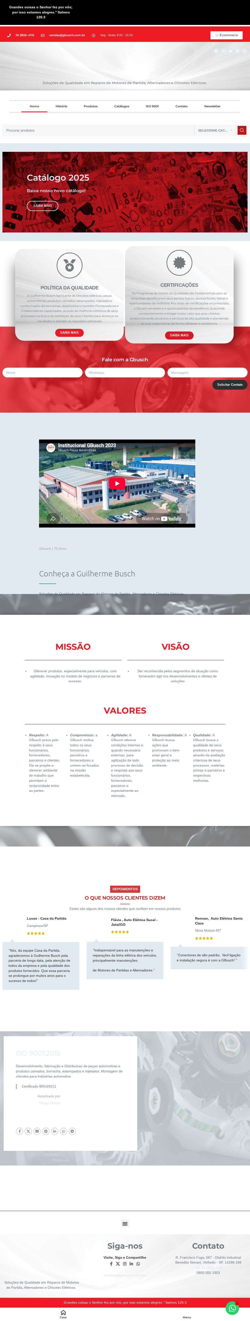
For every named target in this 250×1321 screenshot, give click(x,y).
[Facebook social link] (19, 1131)
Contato (182, 106)
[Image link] (191, 1093)
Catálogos (121, 106)
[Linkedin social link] (54, 1131)
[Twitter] (230, 51)
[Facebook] (216, 51)
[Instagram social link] (124, 1264)
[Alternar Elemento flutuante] (232, 1308)
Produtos (91, 106)
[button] (125, 1224)
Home (34, 106)
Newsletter (212, 106)
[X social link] (28, 1131)
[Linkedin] (237, 51)
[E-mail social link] (37, 1131)
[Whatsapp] (245, 51)
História (61, 106)
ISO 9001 (152, 106)
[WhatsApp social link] (63, 1131)
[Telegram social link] (72, 1131)
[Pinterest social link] (46, 1131)
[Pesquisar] (242, 130)
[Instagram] (223, 51)
